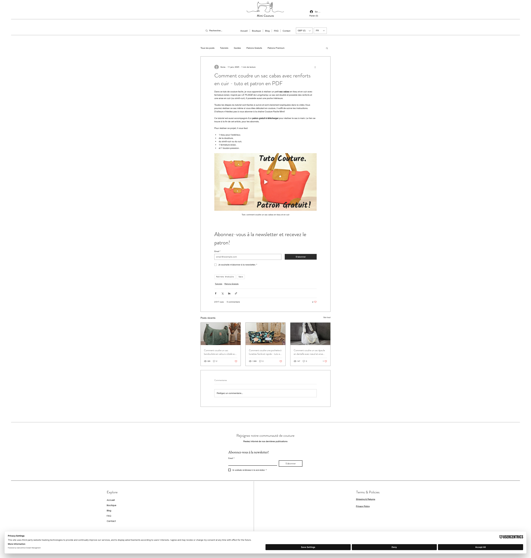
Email (217, 251)
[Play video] (265, 182)
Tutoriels (224, 48)
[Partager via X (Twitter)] (222, 293)
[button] (315, 16)
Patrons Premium (276, 48)
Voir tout (326, 317)
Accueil (111, 500)
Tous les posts (207, 48)
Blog (109, 510)
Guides (237, 48)
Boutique (111, 505)
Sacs (241, 277)
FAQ (109, 515)
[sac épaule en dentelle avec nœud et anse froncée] (310, 334)
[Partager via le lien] (236, 293)
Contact (111, 521)
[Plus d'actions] (315, 67)
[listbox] (304, 31)
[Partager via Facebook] (215, 293)
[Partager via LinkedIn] (229, 293)
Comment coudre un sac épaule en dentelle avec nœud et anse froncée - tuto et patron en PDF (309, 352)
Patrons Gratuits (254, 48)
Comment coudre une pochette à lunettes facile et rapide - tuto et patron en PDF (265, 352)
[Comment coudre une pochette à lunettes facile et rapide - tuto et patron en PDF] (266, 334)
